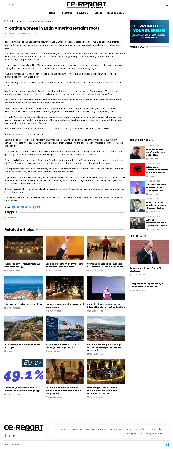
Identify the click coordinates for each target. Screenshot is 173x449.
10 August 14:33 (96, 397)
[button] (13, 207)
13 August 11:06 (13, 394)
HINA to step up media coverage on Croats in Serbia (156, 205)
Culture (10, 33)
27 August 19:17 (13, 271)
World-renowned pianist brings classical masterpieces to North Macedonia (104, 347)
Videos (98, 12)
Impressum (77, 429)
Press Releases (115, 12)
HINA (38, 59)
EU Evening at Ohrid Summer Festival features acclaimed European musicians (102, 390)
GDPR (128, 429)
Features (67, 12)
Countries (82, 12)
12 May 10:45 (154, 176)
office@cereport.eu (153, 433)
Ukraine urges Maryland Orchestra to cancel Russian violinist (64, 265)
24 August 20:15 (96, 271)
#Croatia (11, 218)
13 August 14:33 (96, 354)
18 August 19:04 (54, 351)
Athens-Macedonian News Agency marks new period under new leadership (156, 223)
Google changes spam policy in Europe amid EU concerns (147, 285)
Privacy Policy (156, 429)
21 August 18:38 (54, 311)
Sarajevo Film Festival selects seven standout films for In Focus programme (63, 390)
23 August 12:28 (13, 308)
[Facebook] (5, 5)
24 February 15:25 (156, 229)
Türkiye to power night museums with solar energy (22, 265)
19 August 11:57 (13, 351)
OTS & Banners (116, 429)
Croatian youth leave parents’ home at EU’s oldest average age (22, 389)
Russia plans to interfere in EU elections (146, 269)
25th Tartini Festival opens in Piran (23, 304)
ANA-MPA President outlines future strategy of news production (156, 187)
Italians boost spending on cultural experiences (65, 305)
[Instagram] (9, 5)
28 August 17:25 (139, 275)
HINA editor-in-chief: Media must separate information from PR (157, 152)
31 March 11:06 (155, 212)
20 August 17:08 (96, 311)
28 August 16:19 (138, 290)
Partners (102, 429)
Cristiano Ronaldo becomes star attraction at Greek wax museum (105, 265)
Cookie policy (131, 433)
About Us (64, 429)
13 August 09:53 (55, 397)
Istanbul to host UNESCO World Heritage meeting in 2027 (62, 346)
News (52, 12)
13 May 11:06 (153, 159)
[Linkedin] (12, 5)
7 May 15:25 (153, 194)
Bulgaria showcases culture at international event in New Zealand (106, 305)
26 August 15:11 (54, 271)
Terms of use (140, 429)
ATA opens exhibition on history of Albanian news (157, 170)
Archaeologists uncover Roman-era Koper (22, 346)
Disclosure (90, 429)
